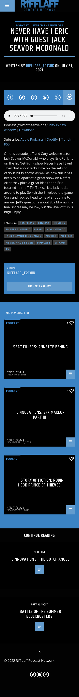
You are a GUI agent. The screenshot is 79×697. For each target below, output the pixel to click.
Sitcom (60, 242)
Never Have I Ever (19, 242)
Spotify (52, 139)
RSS (7, 144)
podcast (43, 242)
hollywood (56, 229)
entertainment (18, 229)
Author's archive (39, 286)
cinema (43, 223)
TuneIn (66, 139)
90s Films (27, 223)
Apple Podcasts (32, 139)
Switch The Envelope (48, 25)
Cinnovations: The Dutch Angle (40, 559)
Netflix (67, 236)
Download (26, 130)
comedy (59, 223)
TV (7, 249)
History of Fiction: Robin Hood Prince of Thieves (40, 483)
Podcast (22, 25)
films (38, 229)
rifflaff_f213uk (40, 66)
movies (51, 236)
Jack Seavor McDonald (24, 236)
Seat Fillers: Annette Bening (40, 347)
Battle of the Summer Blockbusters (40, 614)
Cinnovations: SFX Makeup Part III (40, 415)
